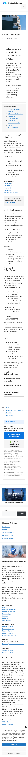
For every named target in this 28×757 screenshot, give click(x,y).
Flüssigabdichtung (8, 538)
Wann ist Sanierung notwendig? (12, 380)
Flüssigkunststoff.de (9, 635)
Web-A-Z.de (6, 722)
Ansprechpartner (8, 650)
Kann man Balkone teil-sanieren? (13, 387)
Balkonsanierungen (8, 612)
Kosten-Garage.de (8, 629)
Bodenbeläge (8, 188)
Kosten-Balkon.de (15, 3)
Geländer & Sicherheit (11, 192)
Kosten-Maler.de (7, 633)
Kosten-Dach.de (7, 627)
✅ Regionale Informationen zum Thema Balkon (14, 444)
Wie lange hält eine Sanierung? (11, 393)
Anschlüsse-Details (8, 532)
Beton (15, 410)
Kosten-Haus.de (10, 202)
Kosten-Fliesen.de (8, 631)
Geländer (5, 616)
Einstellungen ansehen (14, 753)
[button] (25, 727)
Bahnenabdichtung (8, 535)
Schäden (20, 410)
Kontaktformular (7, 652)
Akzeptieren (14, 744)
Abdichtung (7, 190)
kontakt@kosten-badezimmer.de (13, 644)
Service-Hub (6, 527)
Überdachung (6, 620)
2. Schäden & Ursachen (15, 114)
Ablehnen (14, 749)
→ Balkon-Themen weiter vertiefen (14, 435)
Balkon (7, 408)
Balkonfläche (8, 186)
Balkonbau (7, 183)
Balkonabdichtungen (9, 609)
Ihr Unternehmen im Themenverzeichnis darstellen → (13, 422)
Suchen (4, 510)
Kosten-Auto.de (7, 724)
